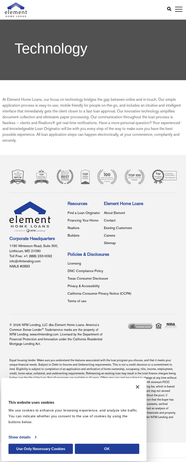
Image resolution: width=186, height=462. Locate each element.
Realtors (73, 228)
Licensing (74, 263)
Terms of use (77, 301)
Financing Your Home (83, 220)
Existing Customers (118, 228)
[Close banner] (137, 387)
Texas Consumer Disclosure (88, 278)
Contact (110, 220)
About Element (114, 213)
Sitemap (110, 243)
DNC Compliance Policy (85, 271)
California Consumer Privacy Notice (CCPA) (99, 293)
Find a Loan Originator (84, 213)
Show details (19, 437)
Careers (109, 235)
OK (107, 449)
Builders (73, 235)
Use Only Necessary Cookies (40, 449)
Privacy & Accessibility (84, 286)
